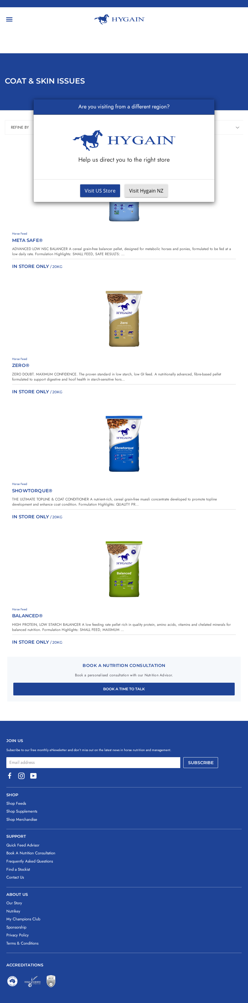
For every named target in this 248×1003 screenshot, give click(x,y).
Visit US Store (100, 190)
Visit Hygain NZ (146, 190)
